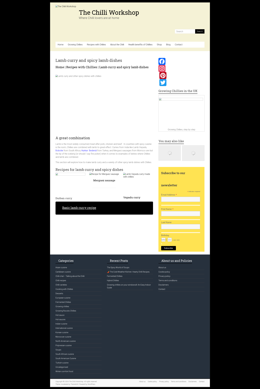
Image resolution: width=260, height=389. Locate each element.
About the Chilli (117, 44)
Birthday (165, 235)
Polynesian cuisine (64, 345)
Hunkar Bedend (88, 150)
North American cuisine (66, 341)
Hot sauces (60, 319)
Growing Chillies (75, 44)
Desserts (59, 293)
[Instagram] (181, 68)
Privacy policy (164, 276)
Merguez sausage (104, 180)
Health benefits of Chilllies (140, 44)
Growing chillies (62, 306)
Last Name (166, 222)
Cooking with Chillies (64, 289)
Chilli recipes (61, 280)
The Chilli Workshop (109, 12)
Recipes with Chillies (96, 44)
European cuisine (63, 298)
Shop (159, 44)
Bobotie (59, 150)
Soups (58, 350)
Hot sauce (60, 315)
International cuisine (64, 328)
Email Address (169, 194)
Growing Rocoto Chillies (66, 311)
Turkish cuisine (62, 363)
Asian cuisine (61, 267)
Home (61, 44)
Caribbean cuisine (63, 272)
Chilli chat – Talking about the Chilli (70, 276)
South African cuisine (65, 354)
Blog (168, 44)
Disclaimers (163, 285)
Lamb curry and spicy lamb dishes (124, 67)
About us (162, 267)
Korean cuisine (62, 332)
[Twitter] (181, 82)
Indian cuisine (61, 324)
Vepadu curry (131, 197)
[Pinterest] (181, 75)
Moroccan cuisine (63, 337)
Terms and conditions (167, 280)
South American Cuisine (66, 358)
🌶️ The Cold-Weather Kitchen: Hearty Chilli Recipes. (128, 272)
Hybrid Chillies (113, 280)
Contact (178, 44)
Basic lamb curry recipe (79, 208)
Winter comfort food (64, 371)
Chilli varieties (61, 285)
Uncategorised (62, 367)
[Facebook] (181, 61)
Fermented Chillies (63, 302)
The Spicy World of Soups (118, 267)
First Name (167, 209)
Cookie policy (164, 272)
